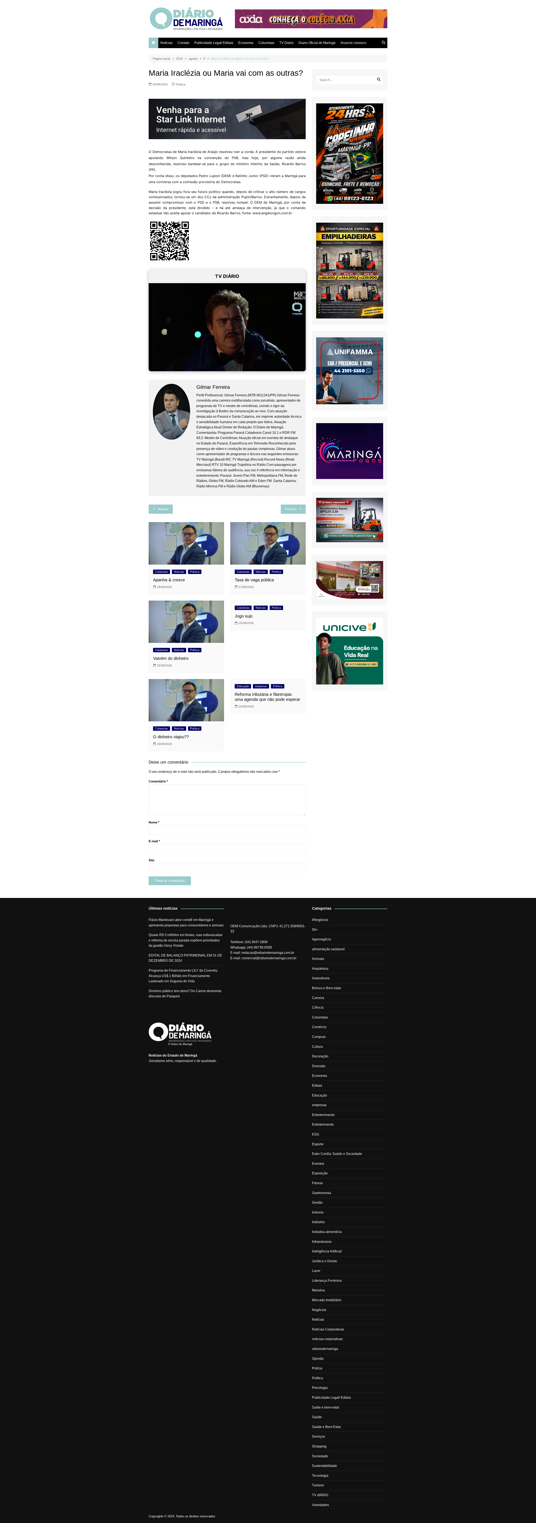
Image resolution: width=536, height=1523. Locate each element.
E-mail (154, 841)
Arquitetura (320, 968)
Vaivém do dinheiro (170, 658)
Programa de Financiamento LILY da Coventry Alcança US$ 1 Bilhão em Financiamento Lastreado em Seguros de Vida (183, 976)
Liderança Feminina (327, 1280)
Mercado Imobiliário (326, 1300)
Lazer (316, 1271)
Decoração (320, 1056)
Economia (245, 43)
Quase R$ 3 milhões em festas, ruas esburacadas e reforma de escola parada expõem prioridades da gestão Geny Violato (185, 940)
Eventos (318, 1163)
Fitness (317, 1183)
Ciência (317, 1007)
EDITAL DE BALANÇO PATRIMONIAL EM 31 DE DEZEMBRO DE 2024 (185, 958)
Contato (183, 43)
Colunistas (266, 43)
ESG (315, 1134)
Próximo (290, 509)
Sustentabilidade (324, 1466)
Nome (154, 822)
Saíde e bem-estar (325, 1407)
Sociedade (320, 1456)
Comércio (319, 1027)
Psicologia (320, 1387)
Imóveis (317, 1212)
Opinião (318, 1358)
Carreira (318, 998)
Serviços (318, 1436)
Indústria (318, 1222)
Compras (319, 1037)
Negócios (319, 1310)
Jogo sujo (244, 616)
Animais (318, 959)
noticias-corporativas (327, 1339)
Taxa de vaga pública (254, 580)
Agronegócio (321, 939)
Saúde (317, 1417)
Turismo (318, 1485)
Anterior (163, 509)
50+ (315, 929)
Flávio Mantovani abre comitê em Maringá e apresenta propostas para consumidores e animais (186, 922)
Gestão (317, 1202)
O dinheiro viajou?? (171, 737)
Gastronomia (321, 1193)
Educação (243, 686)
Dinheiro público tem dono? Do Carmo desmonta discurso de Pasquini (185, 993)
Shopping (319, 1446)
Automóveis (321, 978)
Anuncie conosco (353, 43)
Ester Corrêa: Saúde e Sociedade (337, 1154)
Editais (317, 1085)
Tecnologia (320, 1475)
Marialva (318, 1290)
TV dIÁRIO (320, 1495)
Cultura (317, 1046)
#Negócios (320, 920)
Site (151, 860)
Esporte (317, 1144)
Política (180, 84)
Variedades (320, 1505)
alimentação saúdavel (328, 949)
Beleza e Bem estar (326, 988)
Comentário (158, 781)
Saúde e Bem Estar (326, 1427)
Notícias (166, 43)
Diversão (318, 1066)
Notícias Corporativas (328, 1329)
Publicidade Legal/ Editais (213, 43)
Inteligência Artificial (327, 1251)
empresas (261, 686)
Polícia (317, 1368)
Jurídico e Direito (324, 1261)
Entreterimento (323, 1124)
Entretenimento (323, 1115)
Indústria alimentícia (327, 1232)
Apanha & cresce (169, 580)
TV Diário (286, 43)
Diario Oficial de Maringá (317, 43)
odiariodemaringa (325, 1349)
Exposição (320, 1173)
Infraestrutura (321, 1241)
